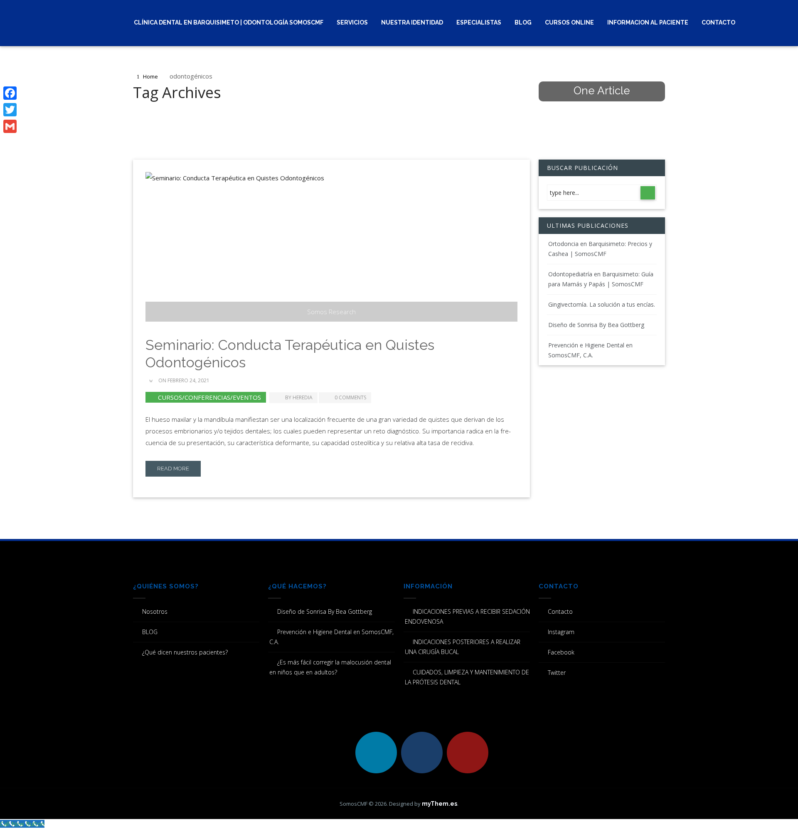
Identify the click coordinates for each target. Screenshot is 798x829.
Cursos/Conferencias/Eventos (209, 397)
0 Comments (350, 397)
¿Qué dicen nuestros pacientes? (185, 652)
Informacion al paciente (647, 22)
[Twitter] (10, 109)
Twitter (557, 672)
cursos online (569, 22)
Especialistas (478, 22)
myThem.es (439, 803)
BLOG (523, 22)
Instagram (561, 632)
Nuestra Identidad (412, 22)
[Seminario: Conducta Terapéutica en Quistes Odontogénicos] (331, 247)
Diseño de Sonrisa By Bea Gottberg (596, 325)
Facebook (561, 652)
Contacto (718, 22)
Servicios (352, 22)
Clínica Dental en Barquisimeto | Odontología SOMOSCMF (228, 22)
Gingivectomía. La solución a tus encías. (601, 304)
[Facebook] (10, 93)
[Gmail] (10, 126)
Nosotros (154, 611)
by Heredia (299, 397)
